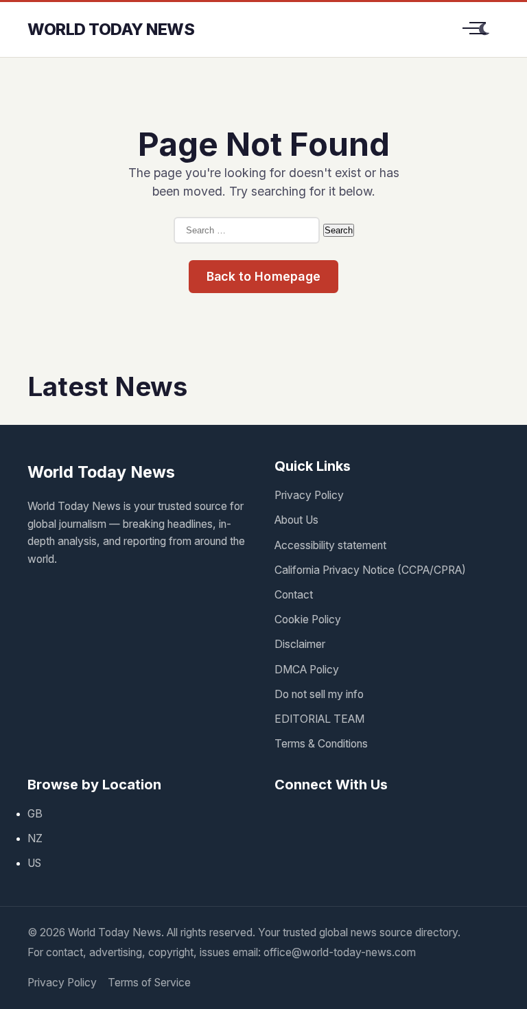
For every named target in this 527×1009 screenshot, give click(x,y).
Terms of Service (149, 982)
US (34, 863)
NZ (35, 838)
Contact (293, 594)
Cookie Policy (307, 619)
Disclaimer (299, 644)
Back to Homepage (264, 276)
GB (35, 813)
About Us (296, 519)
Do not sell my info (319, 694)
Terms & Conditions (321, 743)
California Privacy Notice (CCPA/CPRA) (370, 570)
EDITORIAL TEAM (319, 719)
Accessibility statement (330, 545)
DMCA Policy (306, 669)
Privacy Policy (309, 495)
